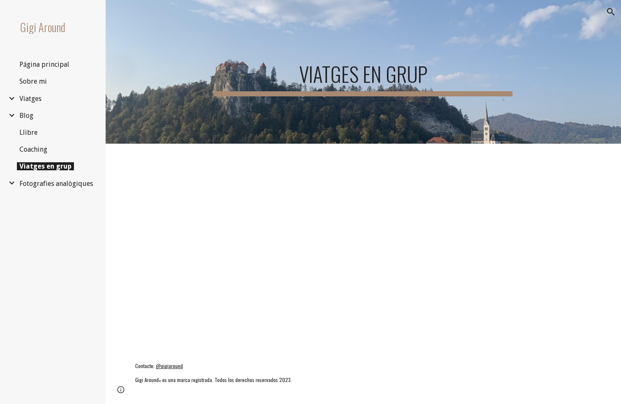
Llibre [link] (28, 132)
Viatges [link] (30, 99)
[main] (363, 72)
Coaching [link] (33, 149)
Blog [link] (26, 116)
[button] (611, 12)
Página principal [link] (44, 64)
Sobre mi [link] (33, 81)
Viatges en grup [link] (45, 166)
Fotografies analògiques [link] (56, 184)
